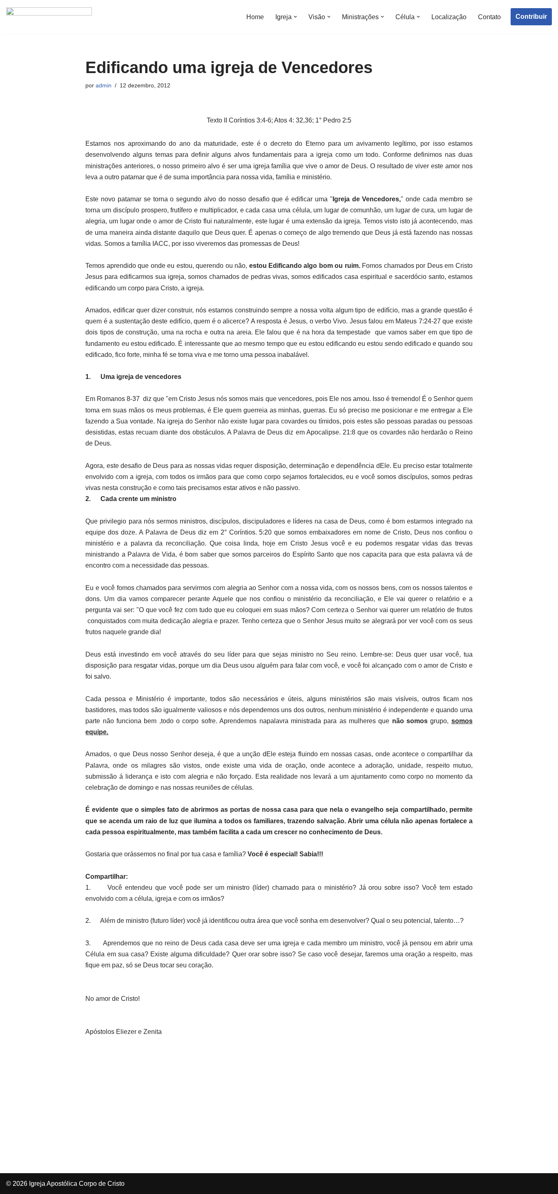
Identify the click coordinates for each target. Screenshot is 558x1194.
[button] (295, 16)
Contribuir (531, 16)
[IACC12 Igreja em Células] (49, 17)
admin (104, 85)
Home (255, 16)
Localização (448, 16)
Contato (489, 16)
